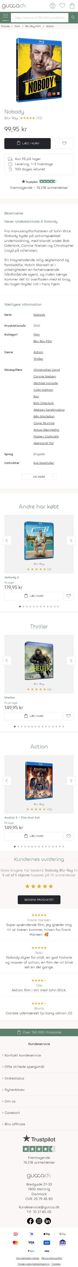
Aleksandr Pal (44, 443)
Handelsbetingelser (27, 1258)
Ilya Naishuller (44, 463)
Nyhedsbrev (14, 1089)
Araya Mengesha (46, 430)
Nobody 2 (11, 577)
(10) (31, 118)
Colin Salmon (43, 390)
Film (37, 335)
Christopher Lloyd (47, 370)
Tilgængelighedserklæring (34, 1264)
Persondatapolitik (51, 1258)
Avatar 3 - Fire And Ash (22, 817)
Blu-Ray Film (43, 341)
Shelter (9, 697)
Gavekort (12, 1112)
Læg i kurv (27, 143)
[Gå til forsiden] (39, 1175)
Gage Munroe (44, 423)
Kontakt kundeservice (23, 1055)
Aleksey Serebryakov (49, 410)
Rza (36, 396)
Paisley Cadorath (46, 436)
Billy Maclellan (44, 416)
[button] (6, 540)
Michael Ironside (46, 383)
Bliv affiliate (15, 1124)
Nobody (39, 315)
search (73, 18)
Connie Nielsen (45, 376)
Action (38, 352)
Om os (10, 1101)
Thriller (38, 359)
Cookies (56, 1264)
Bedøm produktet (39, 900)
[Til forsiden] (14, 5)
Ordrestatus (14, 1078)
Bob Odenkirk (44, 403)
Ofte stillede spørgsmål (24, 1066)
